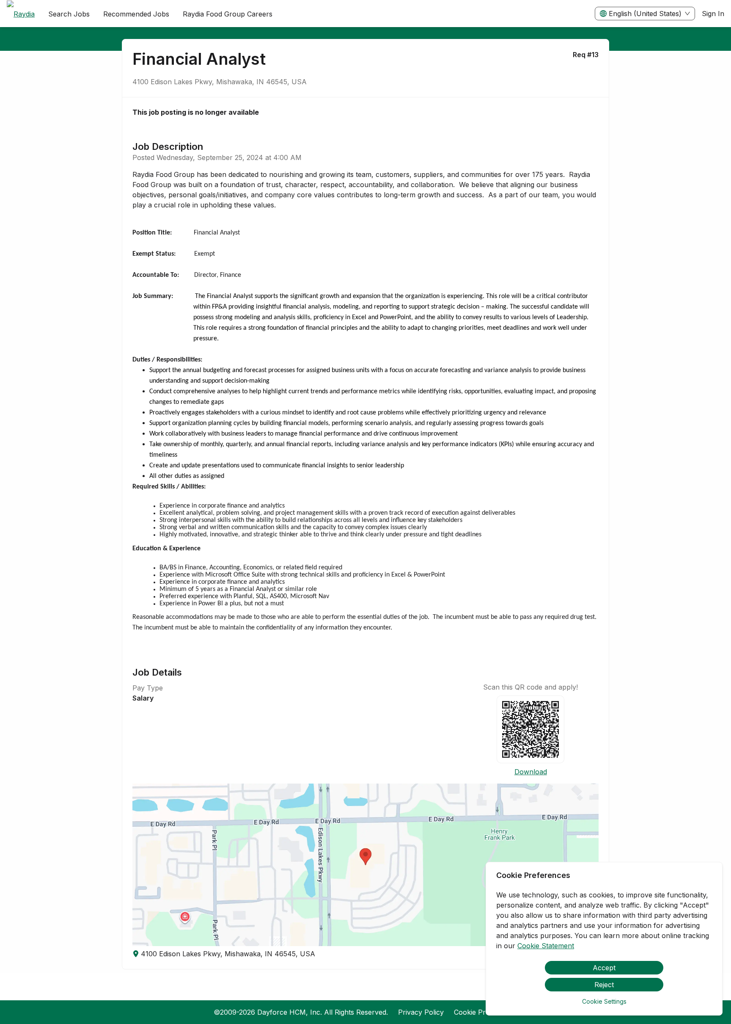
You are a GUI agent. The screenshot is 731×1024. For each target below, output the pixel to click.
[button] (365, 865)
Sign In (713, 13)
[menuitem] (21, 14)
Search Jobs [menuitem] (69, 14)
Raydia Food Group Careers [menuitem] (227, 14)
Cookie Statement (545, 945)
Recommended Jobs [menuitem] (136, 14)
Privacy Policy (421, 1012)
